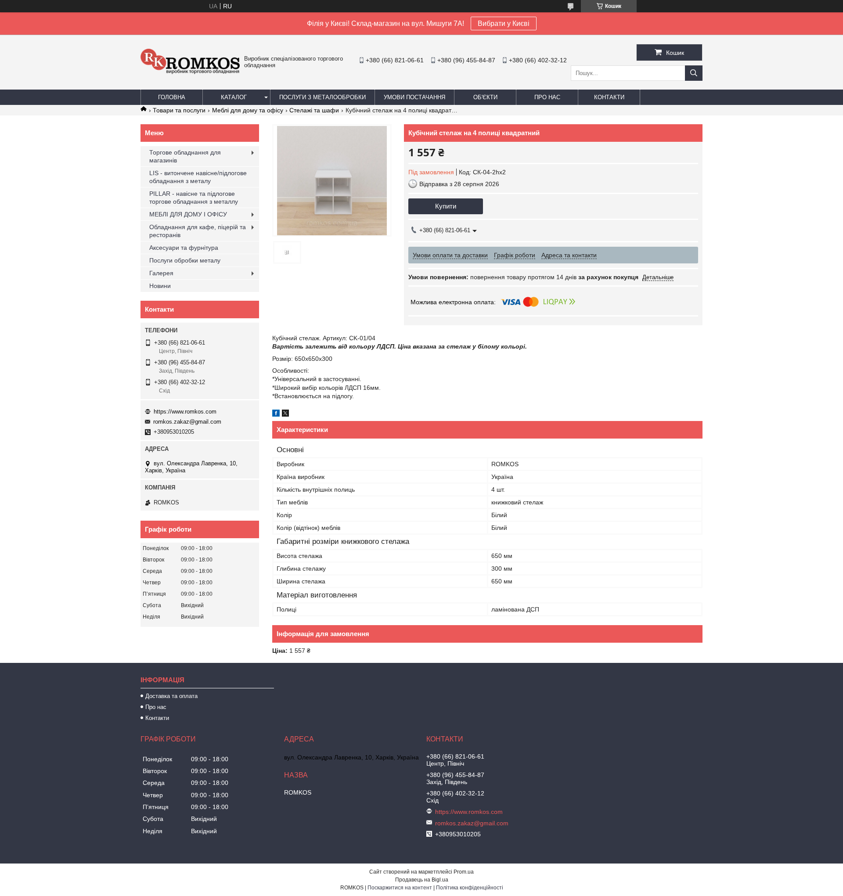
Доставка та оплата (171, 696)
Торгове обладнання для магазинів (185, 156)
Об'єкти (485, 97)
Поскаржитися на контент (399, 888)
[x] (285, 414)
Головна (171, 97)
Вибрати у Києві (504, 23)
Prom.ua (464, 872)
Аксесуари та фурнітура (183, 247)
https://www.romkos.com (185, 411)
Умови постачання (414, 97)
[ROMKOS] (190, 72)
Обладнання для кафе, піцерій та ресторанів (197, 230)
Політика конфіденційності (469, 888)
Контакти (609, 97)
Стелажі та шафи (314, 110)
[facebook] (276, 414)
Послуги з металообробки (322, 97)
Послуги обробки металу (184, 260)
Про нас (547, 97)
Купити (445, 206)
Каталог (234, 97)
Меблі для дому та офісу (247, 110)
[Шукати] (693, 73)
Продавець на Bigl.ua (421, 880)
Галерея (161, 273)
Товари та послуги (179, 110)
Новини (160, 285)
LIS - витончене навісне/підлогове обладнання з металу (198, 176)
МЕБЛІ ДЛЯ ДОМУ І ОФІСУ (188, 214)
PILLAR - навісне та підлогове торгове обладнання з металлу (193, 197)
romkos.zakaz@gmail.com (187, 421)
